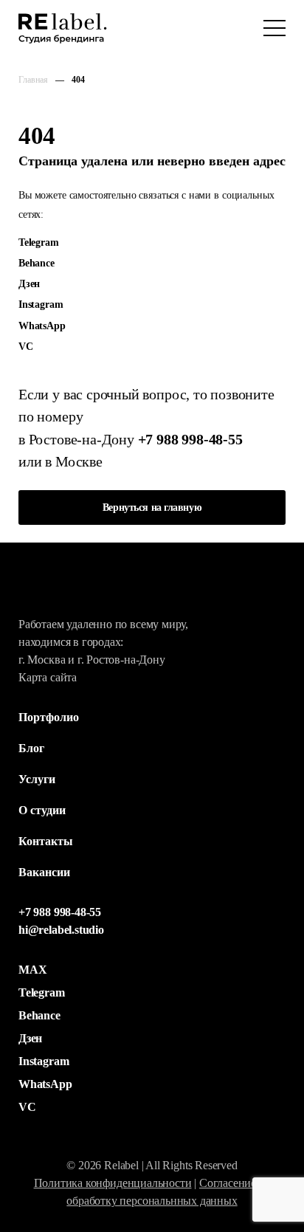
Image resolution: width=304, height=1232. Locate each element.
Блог (31, 748)
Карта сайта (47, 677)
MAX (32, 969)
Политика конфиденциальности (113, 1183)
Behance (36, 263)
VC (25, 346)
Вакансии (44, 872)
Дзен (29, 283)
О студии (42, 810)
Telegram (38, 242)
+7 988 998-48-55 (190, 439)
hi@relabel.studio (61, 929)
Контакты (45, 841)
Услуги (36, 779)
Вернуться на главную (152, 507)
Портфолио (48, 717)
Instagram (40, 304)
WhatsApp (42, 325)
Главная (33, 80)
